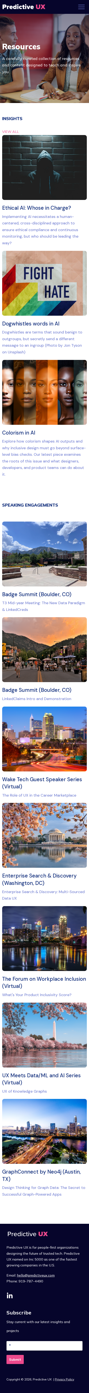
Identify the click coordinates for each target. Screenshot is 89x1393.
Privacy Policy (64, 1379)
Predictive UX (42, 1379)
